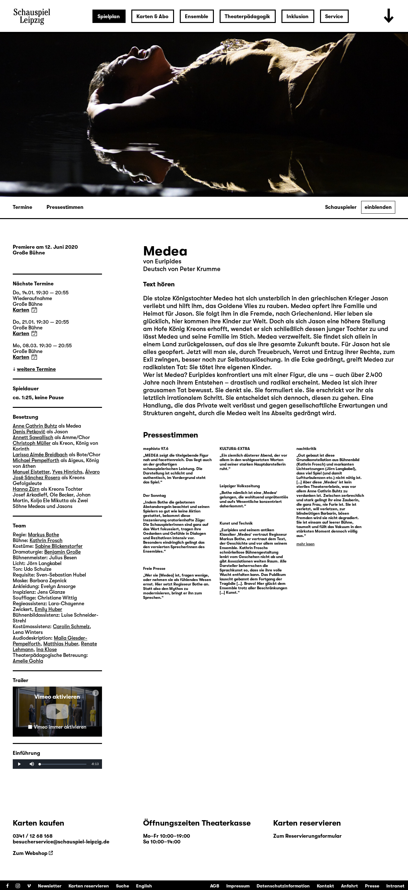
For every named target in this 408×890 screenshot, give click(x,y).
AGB (214, 885)
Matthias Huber (60, 644)
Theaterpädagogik (247, 16)
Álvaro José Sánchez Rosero (56, 475)
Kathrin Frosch (46, 540)
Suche (122, 885)
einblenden (378, 207)
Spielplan (109, 16)
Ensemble (196, 16)
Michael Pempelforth (36, 460)
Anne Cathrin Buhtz (35, 426)
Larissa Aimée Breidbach (40, 455)
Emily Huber (48, 609)
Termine (22, 207)
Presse (372, 885)
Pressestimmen (65, 207)
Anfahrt (349, 885)
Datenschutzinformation (283, 885)
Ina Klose (46, 649)
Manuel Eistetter (31, 472)
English (144, 885)
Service (334, 16)
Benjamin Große (62, 552)
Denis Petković (29, 432)
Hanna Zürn (26, 489)
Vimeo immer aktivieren (60, 727)
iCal (34, 310)
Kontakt (325, 885)
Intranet (395, 885)
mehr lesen (305, 544)
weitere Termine (36, 369)
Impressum (238, 885)
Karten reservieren (89, 885)
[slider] (63, 764)
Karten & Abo (152, 16)
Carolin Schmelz (71, 626)
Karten (21, 310)
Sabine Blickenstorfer (59, 546)
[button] (57, 711)
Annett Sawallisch (33, 437)
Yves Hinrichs (67, 472)
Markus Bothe (43, 535)
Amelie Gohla (28, 661)
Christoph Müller (32, 443)
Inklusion (298, 16)
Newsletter (50, 885)
